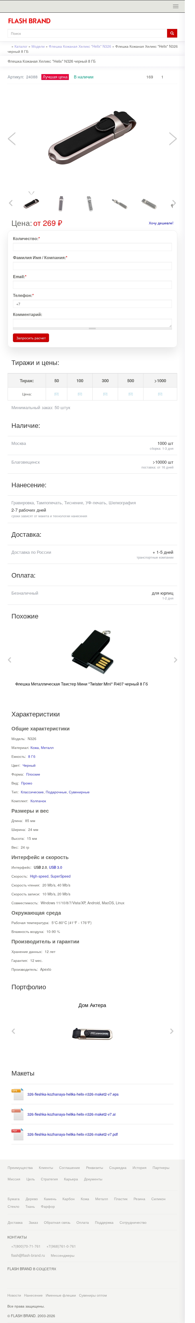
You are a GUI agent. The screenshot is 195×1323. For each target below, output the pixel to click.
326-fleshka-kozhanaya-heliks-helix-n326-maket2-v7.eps (73, 1094)
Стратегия (49, 1178)
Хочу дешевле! (161, 222)
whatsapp (190, 100)
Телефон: (23, 295)
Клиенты (46, 1167)
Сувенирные (79, 791)
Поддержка (104, 1222)
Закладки (190, 12)
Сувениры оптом (93, 1295)
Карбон (68, 1198)
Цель (30, 1178)
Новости (14, 1295)
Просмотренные (190, 22)
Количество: (26, 238)
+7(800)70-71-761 (25, 1246)
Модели (38, 46)
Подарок (190, 81)
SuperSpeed (61, 876)
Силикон (158, 1198)
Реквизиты (94, 1167)
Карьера (71, 1178)
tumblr (190, 169)
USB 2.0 (40, 867)
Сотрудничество (133, 1222)
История (140, 1167)
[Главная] (31, 21)
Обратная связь (57, 1222)
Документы (93, 1178)
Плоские (33, 774)
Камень (50, 1198)
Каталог (20, 46)
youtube (190, 159)
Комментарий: (27, 314)
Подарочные (56, 791)
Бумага (14, 1198)
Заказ (33, 1222)
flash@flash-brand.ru (190, 62)
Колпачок (38, 800)
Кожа (34, 747)
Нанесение (33, 1295)
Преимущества (20, 1167)
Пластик (120, 1198)
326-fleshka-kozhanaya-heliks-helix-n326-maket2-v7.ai (71, 1114)
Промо (26, 782)
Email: (19, 276)
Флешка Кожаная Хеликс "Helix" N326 (80, 46)
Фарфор (48, 1206)
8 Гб (31, 756)
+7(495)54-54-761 (190, 41)
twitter (190, 139)
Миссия (14, 1178)
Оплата (82, 1222)
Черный (29, 765)
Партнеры (161, 1167)
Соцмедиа (117, 1167)
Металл (47, 747)
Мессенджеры (62, 1255)
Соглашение (69, 1167)
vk (190, 129)
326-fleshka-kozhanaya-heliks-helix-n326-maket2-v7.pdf (72, 1134)
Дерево (32, 1198)
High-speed (39, 876)
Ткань (30, 1206)
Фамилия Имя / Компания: (40, 257)
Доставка (15, 1222)
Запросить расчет (31, 337)
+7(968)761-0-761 (190, 52)
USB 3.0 (55, 867)
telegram (190, 110)
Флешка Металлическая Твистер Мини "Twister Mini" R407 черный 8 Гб (81, 684)
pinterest (190, 149)
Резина (139, 1198)
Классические (32, 791)
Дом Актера (92, 1005)
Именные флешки (61, 1295)
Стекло (13, 1206)
